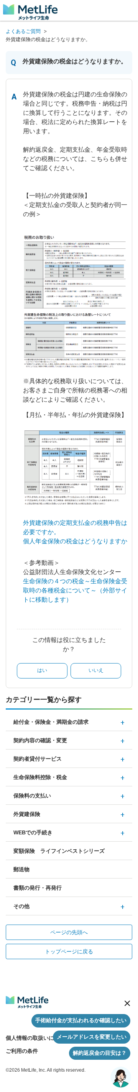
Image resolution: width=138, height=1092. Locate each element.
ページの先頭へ (69, 932)
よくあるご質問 (23, 31)
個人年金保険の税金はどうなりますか (75, 541)
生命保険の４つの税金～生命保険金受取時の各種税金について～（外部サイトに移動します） (75, 590)
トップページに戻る (69, 951)
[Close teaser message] (127, 1003)
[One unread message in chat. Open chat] (120, 1077)
